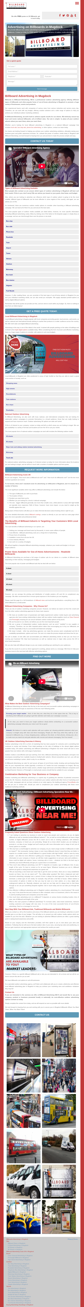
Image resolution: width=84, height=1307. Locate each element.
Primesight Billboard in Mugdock (18, 1257)
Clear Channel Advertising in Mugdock (20, 1255)
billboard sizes (40, 600)
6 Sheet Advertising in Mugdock (18, 1245)
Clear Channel (74, 617)
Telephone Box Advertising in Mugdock (20, 1270)
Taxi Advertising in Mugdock (17, 1288)
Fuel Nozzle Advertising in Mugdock (19, 1303)
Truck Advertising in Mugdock (17, 1292)
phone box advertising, (34, 127)
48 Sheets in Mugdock (15, 1247)
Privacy (70, 1239)
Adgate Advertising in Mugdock (18, 1284)
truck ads (14, 127)
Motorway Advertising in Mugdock (19, 1274)
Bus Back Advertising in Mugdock (18, 1298)
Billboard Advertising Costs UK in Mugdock (20, 1251)
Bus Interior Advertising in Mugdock (19, 1300)
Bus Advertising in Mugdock (17, 1290)
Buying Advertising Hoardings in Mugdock (19, 1305)
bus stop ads (22, 127)
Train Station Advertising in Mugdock (19, 1276)
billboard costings (35, 514)
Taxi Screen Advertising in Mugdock (19, 1296)
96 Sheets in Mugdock (15, 1249)
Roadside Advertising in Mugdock (18, 1268)
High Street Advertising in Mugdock (19, 1259)
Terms (76, 1239)
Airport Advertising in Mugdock (18, 1278)
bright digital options (21, 330)
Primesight (15, 619)
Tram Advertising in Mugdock (17, 1282)
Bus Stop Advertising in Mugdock (18, 1264)
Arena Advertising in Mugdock (17, 1280)
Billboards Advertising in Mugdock (17, 1239)
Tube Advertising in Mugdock (17, 1266)
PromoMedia (71, 782)
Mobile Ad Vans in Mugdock (17, 1294)
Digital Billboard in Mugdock (17, 1272)
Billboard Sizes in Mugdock (16, 1243)
